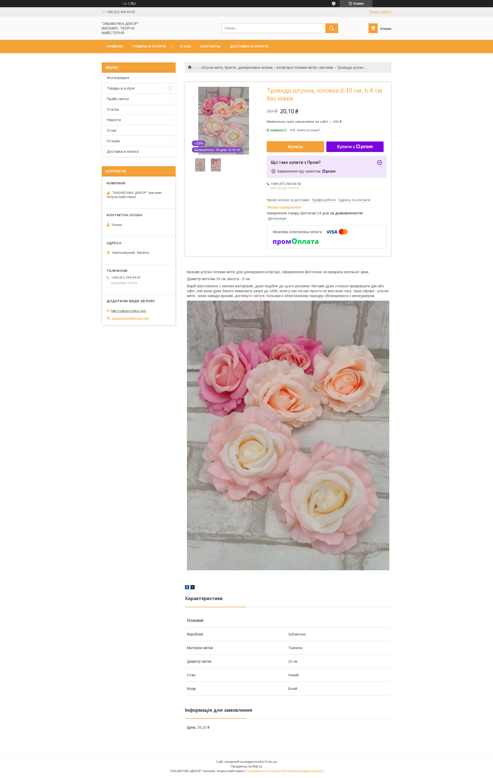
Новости (114, 120)
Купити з (346, 147)
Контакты (211, 46)
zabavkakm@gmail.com (130, 318)
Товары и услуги (149, 46)
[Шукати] (331, 28)
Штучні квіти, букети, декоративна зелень (237, 67)
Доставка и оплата (249, 46)
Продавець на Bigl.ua (246, 766)
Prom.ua (271, 762)
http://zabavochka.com (128, 311)
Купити (295, 147)
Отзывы (113, 141)
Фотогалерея (118, 78)
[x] (193, 588)
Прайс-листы (118, 99)
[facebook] (187, 588)
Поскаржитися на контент (263, 771)
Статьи (113, 109)
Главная (114, 46)
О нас (185, 46)
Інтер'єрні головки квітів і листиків (305, 67)
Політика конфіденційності (304, 771)
